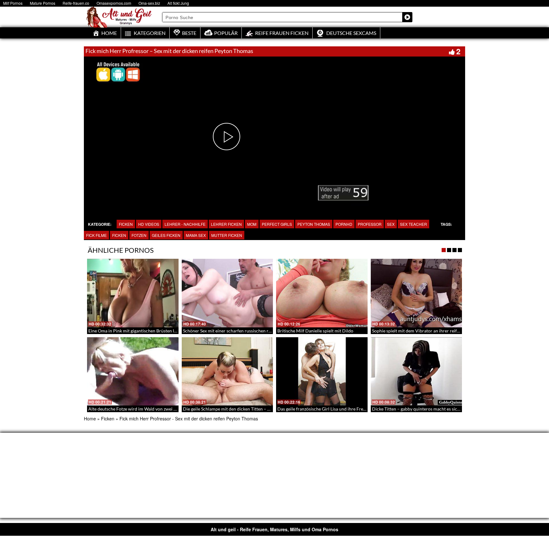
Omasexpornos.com (114, 3)
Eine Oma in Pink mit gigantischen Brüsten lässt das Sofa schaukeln (154, 330)
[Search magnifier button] (407, 17)
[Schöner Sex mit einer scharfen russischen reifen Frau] (227, 293)
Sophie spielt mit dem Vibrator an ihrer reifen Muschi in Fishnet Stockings (444, 330)
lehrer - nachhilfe (185, 224)
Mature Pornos (42, 3)
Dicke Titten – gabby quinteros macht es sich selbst (422, 409)
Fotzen (139, 235)
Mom (251, 224)
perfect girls (277, 224)
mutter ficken (226, 235)
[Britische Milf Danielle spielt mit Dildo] (322, 293)
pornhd (344, 224)
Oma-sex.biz (149, 3)
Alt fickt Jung (178, 3)
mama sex (196, 235)
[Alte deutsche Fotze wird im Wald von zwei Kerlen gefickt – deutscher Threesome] (133, 371)
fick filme (96, 235)
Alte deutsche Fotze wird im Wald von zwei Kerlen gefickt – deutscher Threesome (168, 409)
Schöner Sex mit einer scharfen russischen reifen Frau (235, 330)
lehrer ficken (226, 224)
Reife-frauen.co (76, 3)
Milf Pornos (13, 3)
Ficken (126, 224)
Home (90, 418)
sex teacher (413, 224)
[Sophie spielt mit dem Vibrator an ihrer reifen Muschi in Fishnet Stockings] (416, 293)
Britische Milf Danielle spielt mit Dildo (315, 330)
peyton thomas (313, 224)
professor (370, 224)
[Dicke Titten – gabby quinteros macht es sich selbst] (416, 371)
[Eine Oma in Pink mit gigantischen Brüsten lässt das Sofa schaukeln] (133, 293)
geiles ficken (166, 235)
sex (391, 224)
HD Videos (148, 224)
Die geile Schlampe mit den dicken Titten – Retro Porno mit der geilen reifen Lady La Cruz (270, 409)
